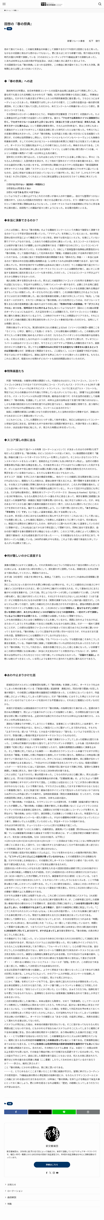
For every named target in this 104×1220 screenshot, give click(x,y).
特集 (9, 29)
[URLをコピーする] (88, 1112)
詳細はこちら (52, 1164)
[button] (16, 1112)
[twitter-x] (50, 1172)
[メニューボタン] (4, 4)
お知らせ (11, 1184)
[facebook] (46, 1172)
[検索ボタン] (100, 4)
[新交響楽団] (52, 4)
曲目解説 (11, 1197)
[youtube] (57, 1172)
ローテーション (15, 1190)
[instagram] (53, 1172)
